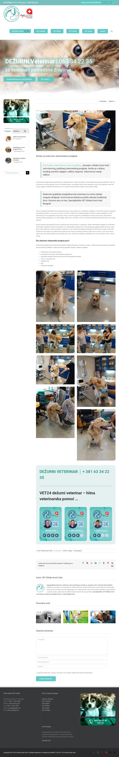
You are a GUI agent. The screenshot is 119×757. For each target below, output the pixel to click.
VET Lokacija (46, 701)
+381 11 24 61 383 (14, 701)
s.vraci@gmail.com (14, 708)
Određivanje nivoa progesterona (19, 148)
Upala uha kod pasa (19, 137)
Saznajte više (46, 740)
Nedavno (16, 131)
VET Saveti (45, 708)
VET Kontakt (46, 710)
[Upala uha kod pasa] (8, 137)
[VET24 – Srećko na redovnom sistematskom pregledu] (55, 272)
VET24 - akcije (67, 551)
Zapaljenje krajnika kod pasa (19, 159)
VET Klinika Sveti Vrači (45, 551)
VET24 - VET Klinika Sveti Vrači (66, 752)
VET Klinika (45, 703)
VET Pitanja (46, 706)
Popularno (8, 131)
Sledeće (111, 101)
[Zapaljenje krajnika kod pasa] (8, 158)
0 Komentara (77, 551)
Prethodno (103, 101)
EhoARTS (52, 752)
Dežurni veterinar (47, 699)
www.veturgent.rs (13, 710)
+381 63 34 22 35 (14, 703)
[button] (112, 31)
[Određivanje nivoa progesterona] (8, 148)
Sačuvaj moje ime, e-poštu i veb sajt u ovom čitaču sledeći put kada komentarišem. (65, 673)
